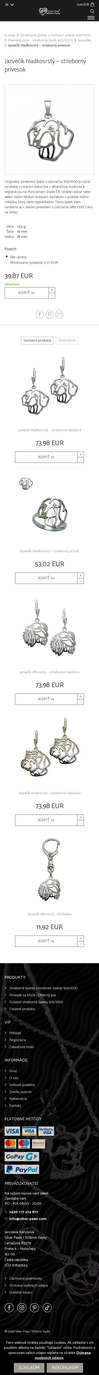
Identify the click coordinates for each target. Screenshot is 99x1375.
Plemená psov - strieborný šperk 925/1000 (40, 40)
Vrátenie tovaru (20, 1292)
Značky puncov (20, 1092)
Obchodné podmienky (25, 1279)
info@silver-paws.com (27, 1219)
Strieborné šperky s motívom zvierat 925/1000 (55, 35)
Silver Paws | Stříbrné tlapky (32, 1331)
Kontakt (15, 1106)
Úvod (13, 1071)
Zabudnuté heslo (21, 1047)
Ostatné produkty (22, 1009)
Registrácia (17, 1040)
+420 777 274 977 (23, 1212)
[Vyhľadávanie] (92, 10)
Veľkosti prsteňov (22, 1085)
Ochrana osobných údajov (28, 1285)
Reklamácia (18, 1099)
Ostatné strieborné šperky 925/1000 (36, 1002)
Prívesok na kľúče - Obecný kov (32, 995)
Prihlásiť (15, 1033)
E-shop (10, 35)
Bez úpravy (18, 257)
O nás (13, 1078)
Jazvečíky (84, 40)
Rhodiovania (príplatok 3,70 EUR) (34, 263)
